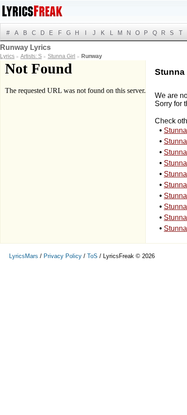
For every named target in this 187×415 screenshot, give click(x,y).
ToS (92, 256)
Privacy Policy (63, 256)
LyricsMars (23, 256)
